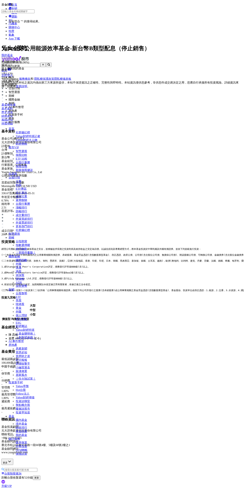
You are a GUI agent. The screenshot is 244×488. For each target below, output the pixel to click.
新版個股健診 (24, 169)
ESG (18, 322)
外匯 (18, 263)
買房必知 (21, 352)
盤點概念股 (23, 404)
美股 (18, 267)
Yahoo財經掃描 (25, 397)
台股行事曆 (23, 162)
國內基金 (21, 419)
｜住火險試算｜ (26, 378)
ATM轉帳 (22, 450)
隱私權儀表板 (62, 78)
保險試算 (21, 453)
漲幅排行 (21, 207)
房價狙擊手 (23, 363)
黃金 (18, 307)
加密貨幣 (21, 285)
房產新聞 (21, 348)
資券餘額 (21, 200)
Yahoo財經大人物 (26, 139)
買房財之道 (23, 356)
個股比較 (21, 154)
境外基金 (21, 423)
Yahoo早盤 (22, 386)
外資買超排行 (24, 218)
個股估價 (21, 166)
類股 (18, 185)
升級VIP (6, 485)
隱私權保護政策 (44, 78)
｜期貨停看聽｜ (26, 252)
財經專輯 (21, 143)
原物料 (20, 278)
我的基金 (21, 434)
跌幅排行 (21, 211)
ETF (18, 296)
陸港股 (20, 304)
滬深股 (20, 275)
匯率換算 (21, 442)
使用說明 (21, 86)
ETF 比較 (21, 158)
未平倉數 (21, 248)
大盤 (18, 181)
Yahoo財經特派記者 (28, 136)
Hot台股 (21, 389)
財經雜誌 (21, 326)
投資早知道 (23, 412)
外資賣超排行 (24, 222)
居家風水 (21, 374)
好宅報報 (21, 359)
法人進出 (21, 192)
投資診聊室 (23, 401)
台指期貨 (21, 241)
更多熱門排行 (24, 226)
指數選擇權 (23, 245)
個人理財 (21, 315)
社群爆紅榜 (23, 132)
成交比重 (21, 196)
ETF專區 (21, 188)
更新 (36, 477)
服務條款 (25, 78)
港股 (18, 271)
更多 (5, 462)
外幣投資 (21, 446)
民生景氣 (21, 319)
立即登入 (7, 75)
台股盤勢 (21, 293)
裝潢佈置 (21, 371)
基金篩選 (21, 431)
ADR (19, 282)
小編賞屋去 (23, 367)
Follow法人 (22, 393)
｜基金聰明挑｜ (26, 333)
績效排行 (21, 427)
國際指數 (21, 260)
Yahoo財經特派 (25, 329)
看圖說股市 (23, 408)
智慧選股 (21, 151)
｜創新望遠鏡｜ (26, 337)
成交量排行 (23, 215)
